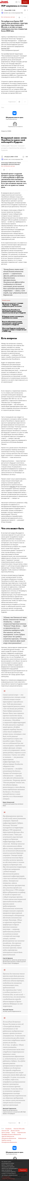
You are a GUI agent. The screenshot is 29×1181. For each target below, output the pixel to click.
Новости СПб (5, 1130)
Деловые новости (15, 1130)
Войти (25, 2)
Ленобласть (8, 1129)
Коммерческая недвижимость (9, 1142)
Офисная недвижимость (8, 1136)
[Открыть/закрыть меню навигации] (16, 2)
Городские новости (6, 1140)
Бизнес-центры (6, 1132)
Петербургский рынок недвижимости (11, 1134)
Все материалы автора (8, 17)
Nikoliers (13, 486)
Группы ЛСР (5, 48)
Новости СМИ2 (6, 131)
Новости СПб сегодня (19, 1129)
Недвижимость (22, 1138)
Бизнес (13, 1132)
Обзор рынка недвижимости (9, 1138)
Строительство (21, 1132)
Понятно (23, 1170)
